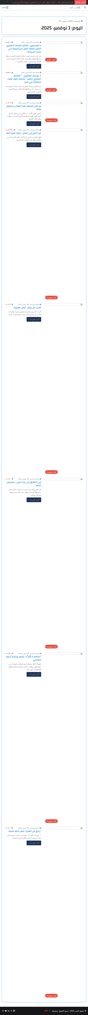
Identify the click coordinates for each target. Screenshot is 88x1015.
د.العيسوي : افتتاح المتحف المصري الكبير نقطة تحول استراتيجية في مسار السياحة (23, 48)
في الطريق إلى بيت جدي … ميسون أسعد (24, 483)
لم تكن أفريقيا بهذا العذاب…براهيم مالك (24, 107)
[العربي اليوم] (74, 7)
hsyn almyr (35, 42)
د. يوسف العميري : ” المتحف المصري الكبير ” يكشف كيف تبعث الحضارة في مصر (24, 79)
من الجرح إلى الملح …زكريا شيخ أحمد (23, 133)
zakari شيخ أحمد (34, 103)
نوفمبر (64, 21)
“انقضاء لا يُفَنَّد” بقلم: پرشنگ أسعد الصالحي (23, 658)
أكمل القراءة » (33, 66)
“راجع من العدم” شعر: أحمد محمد (24, 831)
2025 (70, 21)
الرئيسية (77, 21)
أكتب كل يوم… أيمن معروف (27, 307)
